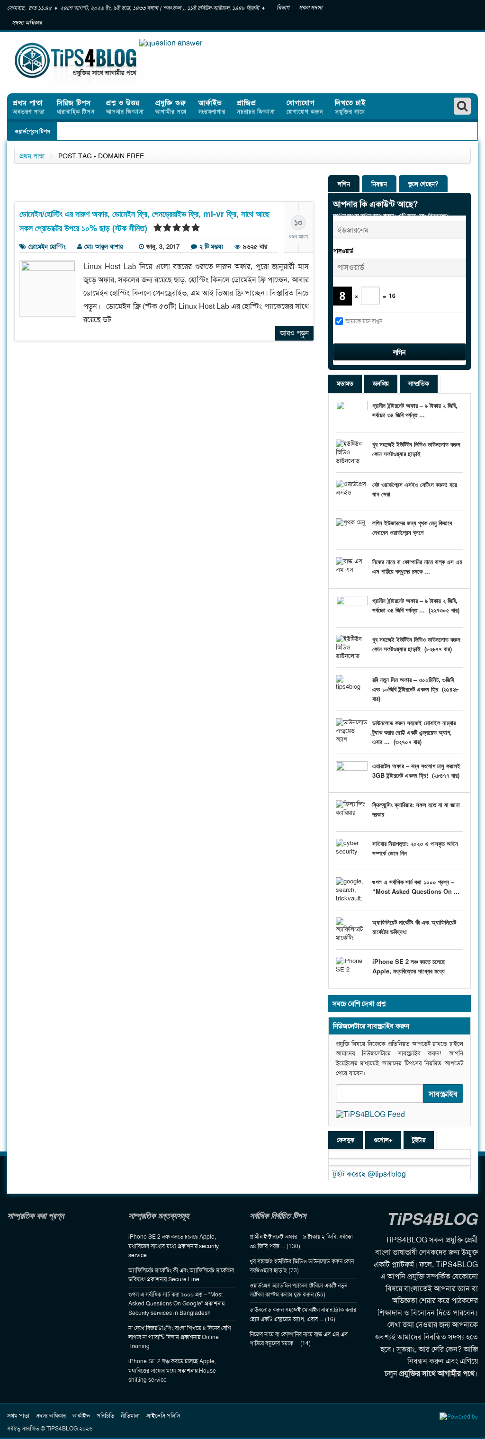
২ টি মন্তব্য (211, 247)
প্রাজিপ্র (256, 107)
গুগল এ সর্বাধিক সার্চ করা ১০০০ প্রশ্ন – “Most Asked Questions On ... (415, 886)
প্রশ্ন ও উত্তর (125, 107)
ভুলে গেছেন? (423, 184)
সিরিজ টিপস (76, 107)
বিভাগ (283, 7)
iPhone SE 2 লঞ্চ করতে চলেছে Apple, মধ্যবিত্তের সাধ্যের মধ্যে (408, 966)
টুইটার (418, 1140)
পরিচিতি (105, 1416)
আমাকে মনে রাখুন (363, 321)
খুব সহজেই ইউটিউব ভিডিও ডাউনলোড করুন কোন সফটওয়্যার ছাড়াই (416, 449)
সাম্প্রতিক (418, 383)
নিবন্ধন (379, 184)
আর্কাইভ (211, 107)
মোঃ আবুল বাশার (103, 247)
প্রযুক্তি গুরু (171, 107)
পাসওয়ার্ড (343, 251)
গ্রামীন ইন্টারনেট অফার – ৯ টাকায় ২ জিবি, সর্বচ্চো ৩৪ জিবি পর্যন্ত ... (415, 410)
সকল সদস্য (311, 7)
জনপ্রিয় (381, 383)
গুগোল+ (383, 1140)
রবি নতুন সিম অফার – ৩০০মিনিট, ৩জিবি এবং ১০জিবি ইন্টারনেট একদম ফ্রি (413, 684)
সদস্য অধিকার (27, 23)
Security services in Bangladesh (169, 1313)
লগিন (344, 184)
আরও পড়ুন (294, 333)
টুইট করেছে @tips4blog (369, 1174)
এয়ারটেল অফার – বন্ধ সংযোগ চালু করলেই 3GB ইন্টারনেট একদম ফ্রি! (416, 770)
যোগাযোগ (305, 107)
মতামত (345, 383)
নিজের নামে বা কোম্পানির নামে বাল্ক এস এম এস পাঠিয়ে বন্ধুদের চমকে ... (417, 566)
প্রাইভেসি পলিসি (163, 1416)
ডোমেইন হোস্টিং (47, 247)
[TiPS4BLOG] (85, 62)
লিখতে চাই (350, 107)
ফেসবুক (345, 1140)
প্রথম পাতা (29, 107)
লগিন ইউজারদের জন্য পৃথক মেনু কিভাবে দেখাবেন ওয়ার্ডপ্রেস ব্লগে (412, 527)
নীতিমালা (130, 1416)
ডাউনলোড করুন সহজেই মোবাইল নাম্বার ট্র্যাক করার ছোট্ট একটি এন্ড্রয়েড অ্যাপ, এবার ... (414, 732)
